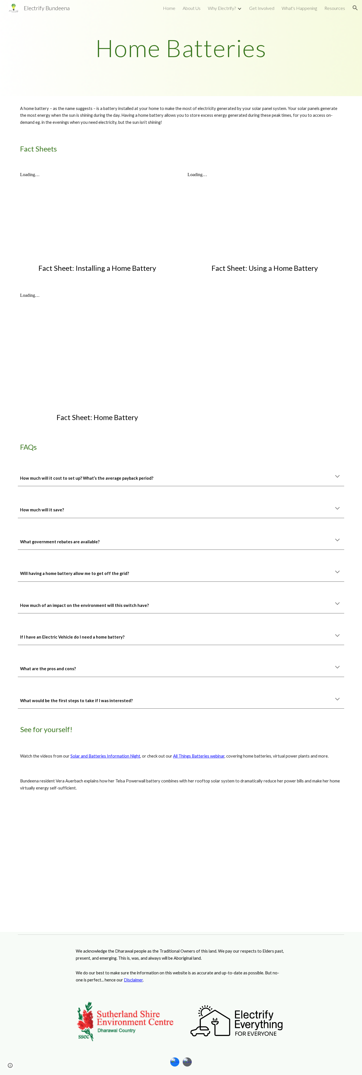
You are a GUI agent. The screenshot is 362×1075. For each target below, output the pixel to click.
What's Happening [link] (299, 8)
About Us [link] (192, 8)
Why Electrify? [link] (222, 8)
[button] (355, 8)
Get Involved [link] (261, 8)
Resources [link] (334, 8)
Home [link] (169, 8)
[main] (181, 48)
